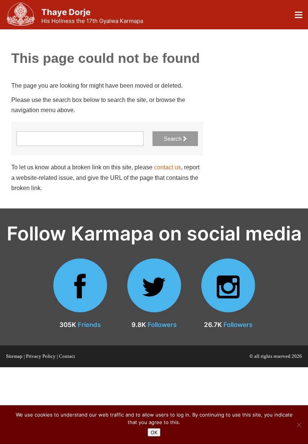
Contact (67, 356)
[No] (298, 425)
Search (173, 138)
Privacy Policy (41, 356)
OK (154, 432)
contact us (167, 167)
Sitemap (14, 356)
